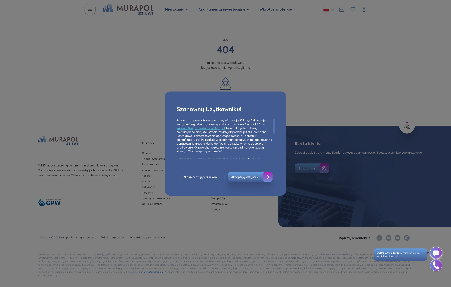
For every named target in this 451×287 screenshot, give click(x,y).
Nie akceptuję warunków (200, 177)
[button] (436, 265)
